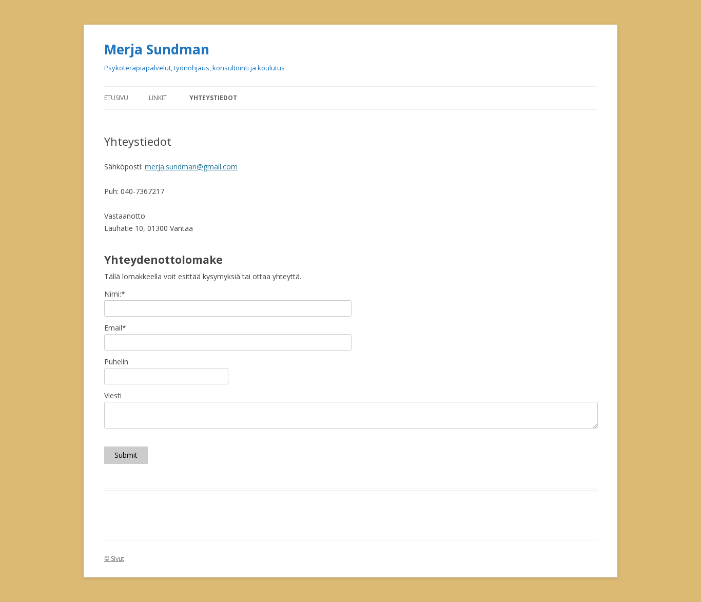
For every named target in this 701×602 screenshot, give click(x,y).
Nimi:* (114, 294)
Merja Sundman (156, 49)
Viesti (113, 395)
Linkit (158, 97)
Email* (115, 328)
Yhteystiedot (213, 97)
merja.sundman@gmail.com (191, 166)
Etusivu (116, 97)
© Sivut (114, 558)
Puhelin (116, 361)
